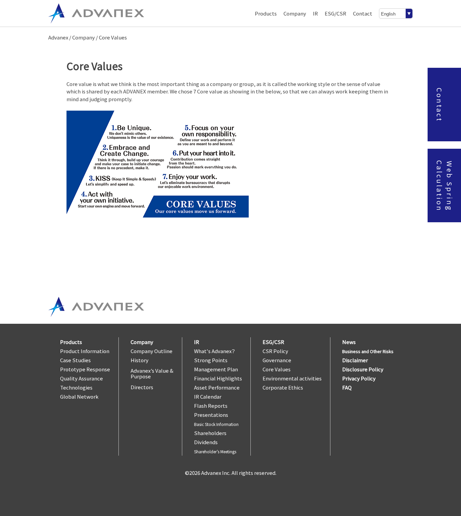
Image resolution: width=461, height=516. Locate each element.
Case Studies (75, 360)
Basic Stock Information (216, 424)
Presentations (211, 414)
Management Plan (216, 369)
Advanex (58, 37)
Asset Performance (217, 387)
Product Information (84, 350)
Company (83, 37)
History (139, 360)
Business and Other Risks (368, 351)
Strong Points (210, 360)
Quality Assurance (81, 378)
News (349, 341)
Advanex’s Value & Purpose (152, 373)
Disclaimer (355, 360)
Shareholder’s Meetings (215, 451)
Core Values (277, 369)
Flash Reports (210, 405)
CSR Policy (275, 350)
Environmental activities (292, 378)
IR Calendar (207, 396)
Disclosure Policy (362, 369)
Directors (142, 387)
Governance (277, 360)
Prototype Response (85, 369)
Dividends (206, 442)
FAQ (347, 387)
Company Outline (151, 350)
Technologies (76, 387)
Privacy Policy (359, 378)
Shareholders (210, 432)
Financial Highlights (218, 378)
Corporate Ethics (283, 387)
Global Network (79, 396)
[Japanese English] (396, 13)
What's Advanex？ (214, 350)
